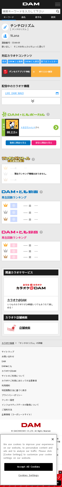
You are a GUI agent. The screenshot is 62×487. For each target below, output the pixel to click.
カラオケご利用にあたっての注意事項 (19, 381)
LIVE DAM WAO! (14, 93)
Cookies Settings (28, 475)
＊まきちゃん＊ (28, 127)
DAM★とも (7, 366)
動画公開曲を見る (18, 143)
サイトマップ (8, 352)
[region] (28, 459)
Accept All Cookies (28, 467)
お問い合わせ (8, 357)
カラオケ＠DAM (9, 371)
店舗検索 (24, 327)
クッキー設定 (8, 400)
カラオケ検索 (8, 343)
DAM (4, 361)
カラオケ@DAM (17, 300)
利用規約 (6, 386)
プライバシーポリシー (12, 395)
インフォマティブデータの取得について (20, 405)
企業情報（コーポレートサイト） (17, 415)
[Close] (52, 439)
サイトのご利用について (13, 376)
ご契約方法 (7, 410)
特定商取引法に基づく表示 (14, 390)
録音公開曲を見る (44, 143)
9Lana (14, 35)
